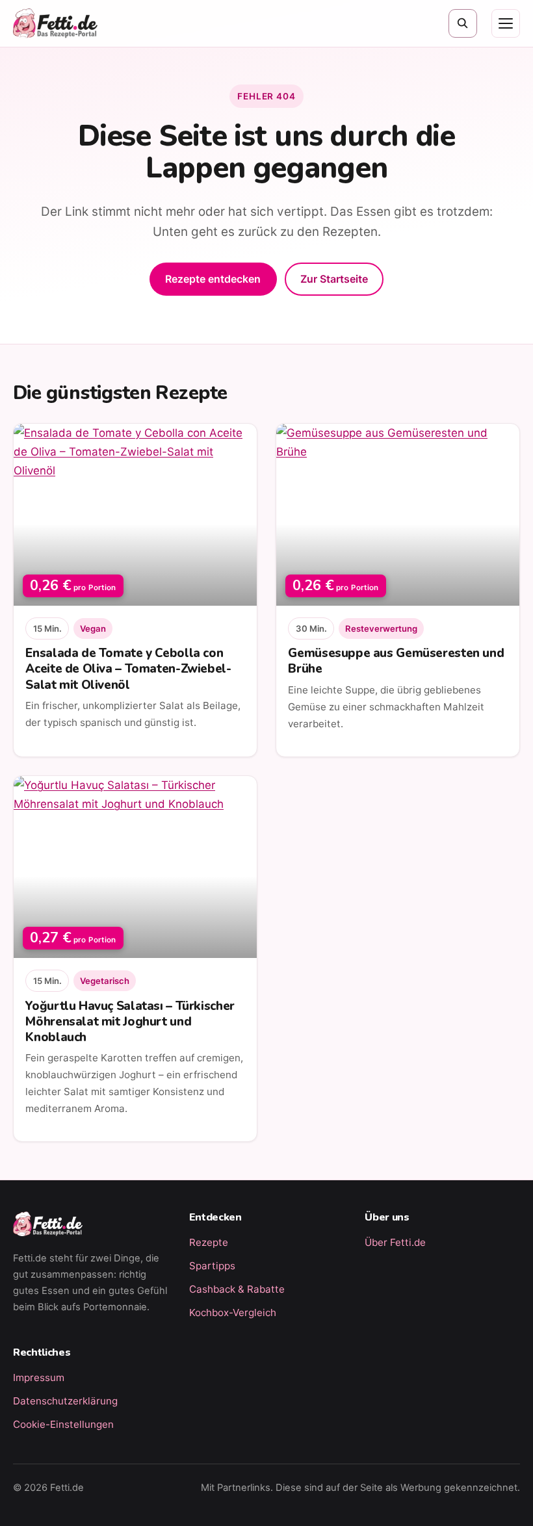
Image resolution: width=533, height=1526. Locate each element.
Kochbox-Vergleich (232, 1312)
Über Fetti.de (395, 1242)
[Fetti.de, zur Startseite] (55, 23)
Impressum (38, 1377)
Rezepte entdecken (213, 278)
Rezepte (208, 1242)
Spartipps (212, 1266)
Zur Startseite (334, 278)
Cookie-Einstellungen (63, 1424)
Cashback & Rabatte (237, 1289)
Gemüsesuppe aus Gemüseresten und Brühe (396, 661)
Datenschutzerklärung (65, 1401)
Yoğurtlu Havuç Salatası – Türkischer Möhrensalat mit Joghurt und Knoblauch (129, 1022)
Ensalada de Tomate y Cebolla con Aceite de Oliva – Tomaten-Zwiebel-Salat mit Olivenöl (128, 669)
